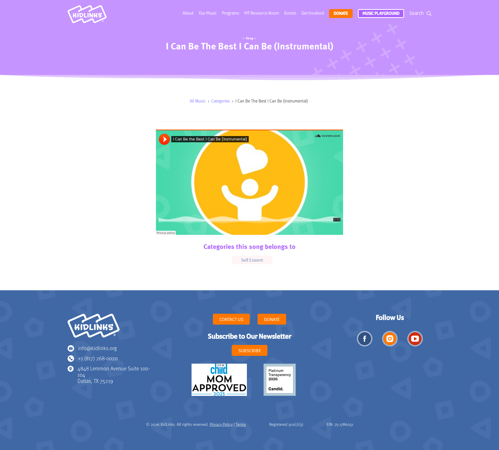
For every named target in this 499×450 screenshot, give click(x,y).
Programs (230, 13)
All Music (198, 101)
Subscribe (249, 350)
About (188, 13)
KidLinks (94, 328)
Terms (241, 424)
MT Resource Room (261, 13)
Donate (341, 13)
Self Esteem (252, 259)
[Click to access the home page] (87, 15)
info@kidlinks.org (97, 348)
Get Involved (312, 13)
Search (416, 13)
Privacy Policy (221, 424)
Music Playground (381, 13)
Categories (220, 101)
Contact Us (231, 319)
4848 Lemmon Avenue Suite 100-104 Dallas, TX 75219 (113, 374)
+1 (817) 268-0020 (98, 358)
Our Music (208, 13)
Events (290, 13)
